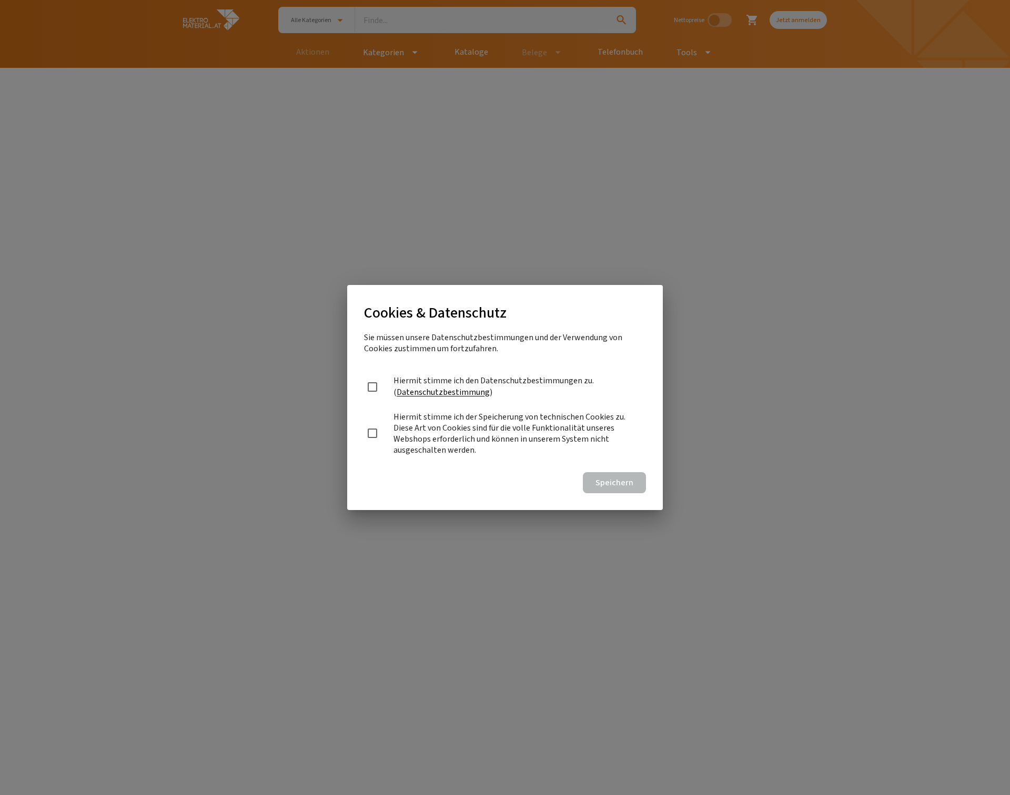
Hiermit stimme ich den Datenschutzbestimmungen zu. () (493, 386)
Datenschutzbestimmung (443, 392)
